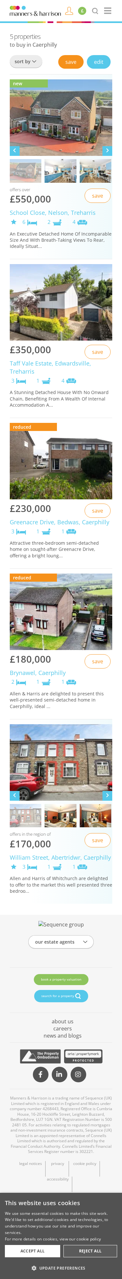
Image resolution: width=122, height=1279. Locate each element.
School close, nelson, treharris (53, 212)
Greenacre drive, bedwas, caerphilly (59, 522)
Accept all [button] (32, 1251)
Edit (98, 61)
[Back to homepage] (108, 10)
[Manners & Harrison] (35, 10)
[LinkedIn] (59, 1074)
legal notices (30, 1163)
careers (62, 1028)
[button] (61, 1268)
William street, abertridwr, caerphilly (60, 857)
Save (70, 61)
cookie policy (84, 1163)
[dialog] (61, 1236)
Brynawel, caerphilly (38, 673)
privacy (57, 1163)
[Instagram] (78, 1074)
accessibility (58, 1179)
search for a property (58, 995)
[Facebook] (40, 1074)
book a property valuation (61, 979)
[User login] (69, 10)
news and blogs (63, 1035)
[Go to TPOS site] (40, 1056)
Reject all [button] (90, 1251)
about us (63, 1021)
